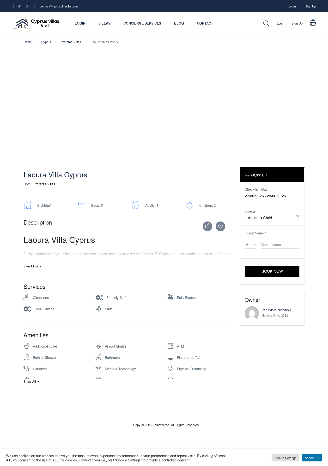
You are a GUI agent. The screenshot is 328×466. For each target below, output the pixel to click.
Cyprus (46, 41)
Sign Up (310, 6)
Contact (205, 23)
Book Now (272, 271)
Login (292, 6)
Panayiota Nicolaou (276, 309)
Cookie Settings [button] (285, 457)
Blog (179, 23)
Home (28, 41)
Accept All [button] (312, 457)
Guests (250, 211)
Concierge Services (142, 23)
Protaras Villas (71, 41)
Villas (104, 23)
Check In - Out (256, 189)
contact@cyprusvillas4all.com (59, 6)
